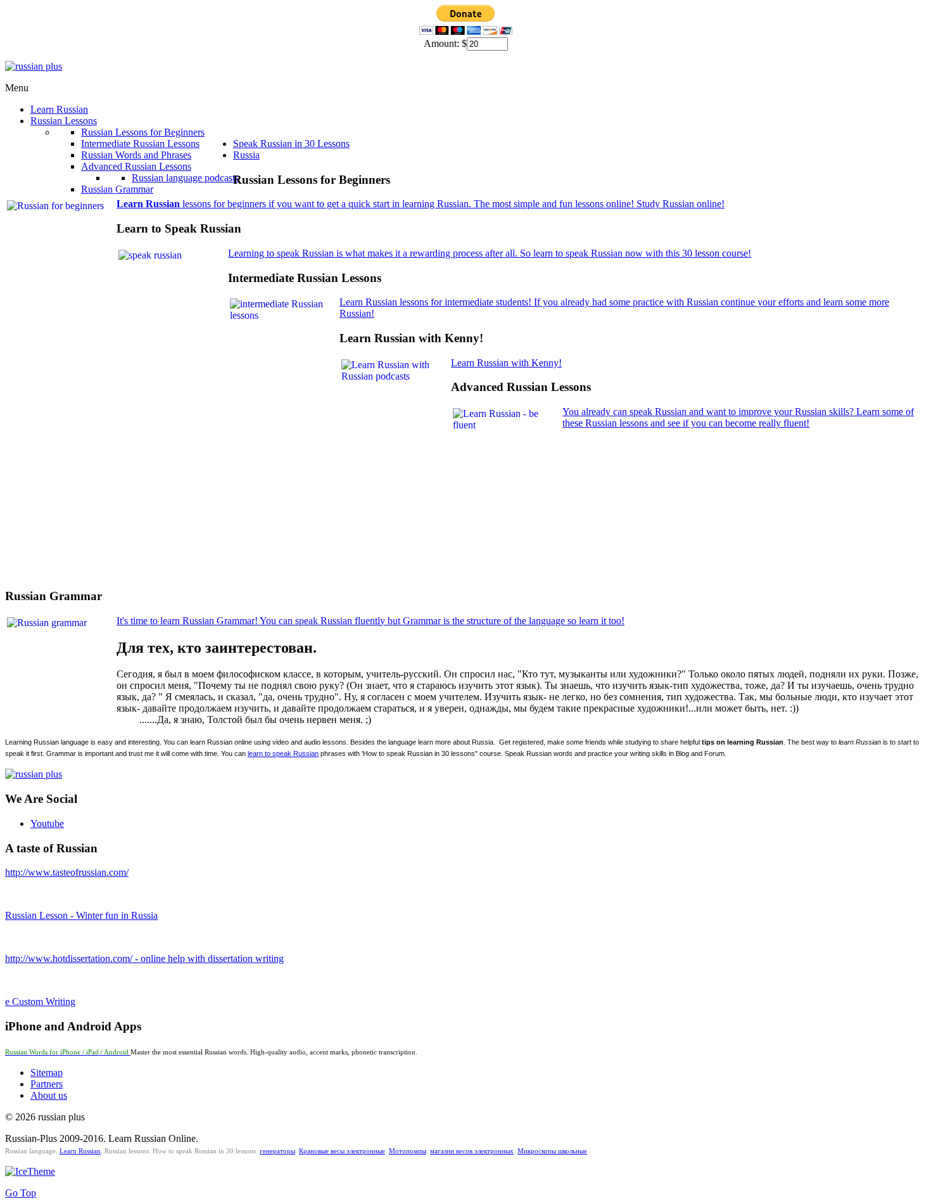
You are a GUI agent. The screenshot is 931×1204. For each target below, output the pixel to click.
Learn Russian (80, 1151)
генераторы (277, 1151)
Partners (46, 1084)
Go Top (20, 1193)
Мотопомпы (407, 1151)
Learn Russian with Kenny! (506, 362)
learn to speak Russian (283, 753)
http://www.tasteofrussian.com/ (67, 872)
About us (48, 1095)
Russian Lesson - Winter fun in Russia (81, 915)
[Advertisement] (235, 546)
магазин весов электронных (472, 1151)
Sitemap (46, 1072)
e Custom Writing (40, 1001)
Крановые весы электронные (342, 1151)
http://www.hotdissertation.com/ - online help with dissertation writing (144, 958)
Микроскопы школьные (552, 1151)
